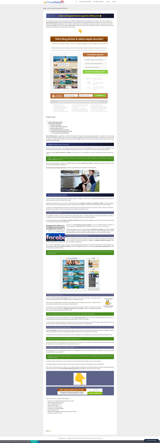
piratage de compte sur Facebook (83, 224)
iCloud (112, 229)
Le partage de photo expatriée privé (101, 246)
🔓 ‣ (151, 440)
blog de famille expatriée (51, 22)
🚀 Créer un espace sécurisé (85, 1)
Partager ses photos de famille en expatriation (56, 167)
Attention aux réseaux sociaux (56, 125)
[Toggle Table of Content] (47, 120)
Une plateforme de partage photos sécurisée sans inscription (61, 131)
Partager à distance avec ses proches (55, 122)
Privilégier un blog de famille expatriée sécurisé (59, 126)
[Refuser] (39, 442)
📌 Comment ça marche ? (98, 1)
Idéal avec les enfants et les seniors (57, 128)
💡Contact (114, 1)
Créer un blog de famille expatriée (54, 123)
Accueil (44, 8)
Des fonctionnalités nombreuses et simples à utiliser (60, 129)
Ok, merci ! (34, 441)
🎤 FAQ (107, 1)
